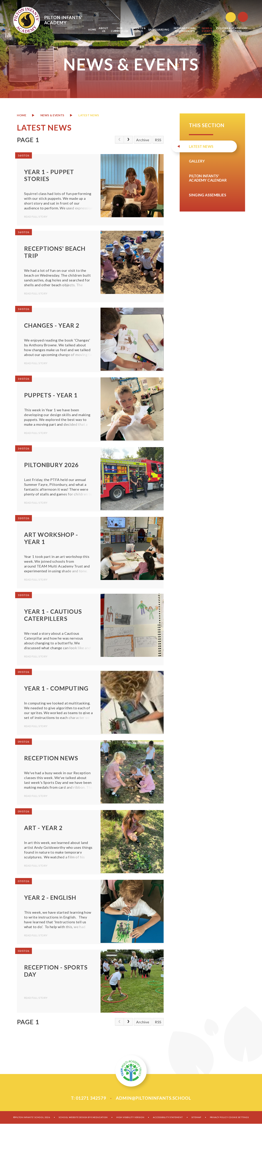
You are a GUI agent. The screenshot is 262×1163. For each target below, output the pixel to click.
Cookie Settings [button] (238, 1117)
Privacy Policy (219, 1117)
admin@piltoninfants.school (153, 1098)
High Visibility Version (130, 1117)
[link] (119, 139)
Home (21, 115)
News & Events (52, 115)
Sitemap (196, 1117)
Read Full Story (36, 216)
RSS (158, 140)
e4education (99, 1117)
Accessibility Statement (168, 1117)
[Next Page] (128, 139)
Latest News (88, 115)
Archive (142, 140)
